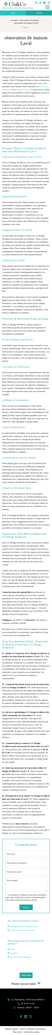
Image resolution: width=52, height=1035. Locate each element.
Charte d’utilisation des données (32, 1029)
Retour (26, 27)
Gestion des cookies (31, 1032)
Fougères (14, 953)
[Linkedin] (44, 3)
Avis (13, 13)
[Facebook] (40, 3)
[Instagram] (49, 3)
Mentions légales (11, 1029)
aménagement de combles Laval (24, 926)
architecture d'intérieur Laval (22, 930)
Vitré (12, 949)
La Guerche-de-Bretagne (20, 957)
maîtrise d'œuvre (23, 90)
